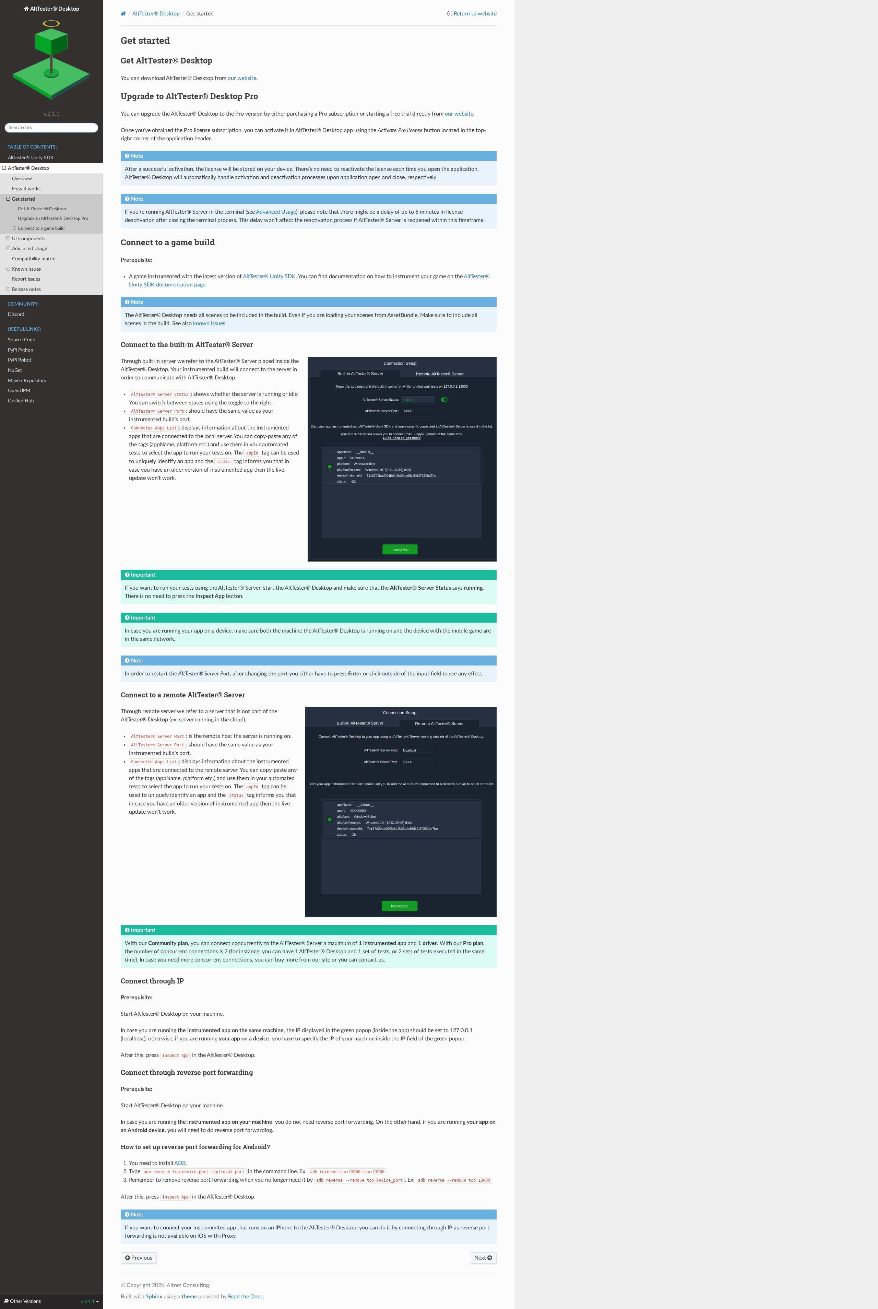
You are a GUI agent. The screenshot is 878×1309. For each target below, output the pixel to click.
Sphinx (154, 1296)
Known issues (26, 269)
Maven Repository (27, 380)
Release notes (26, 289)
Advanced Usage (29, 248)
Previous (141, 1258)
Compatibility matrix (33, 258)
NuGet (15, 370)
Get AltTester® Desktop (42, 209)
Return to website (475, 13)
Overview (22, 178)
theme (189, 1296)
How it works (26, 188)
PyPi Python (20, 350)
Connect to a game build (41, 228)
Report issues (26, 279)
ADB (180, 1163)
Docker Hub (21, 400)
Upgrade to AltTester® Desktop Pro (53, 218)
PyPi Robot (19, 360)
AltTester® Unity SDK (31, 157)
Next (480, 1258)
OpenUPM (19, 390)
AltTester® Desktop (54, 9)
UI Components (28, 238)
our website (242, 78)
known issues (209, 323)
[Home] (123, 13)
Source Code (21, 339)
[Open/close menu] (4, 168)
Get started (23, 199)
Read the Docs (245, 1296)
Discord (16, 314)
